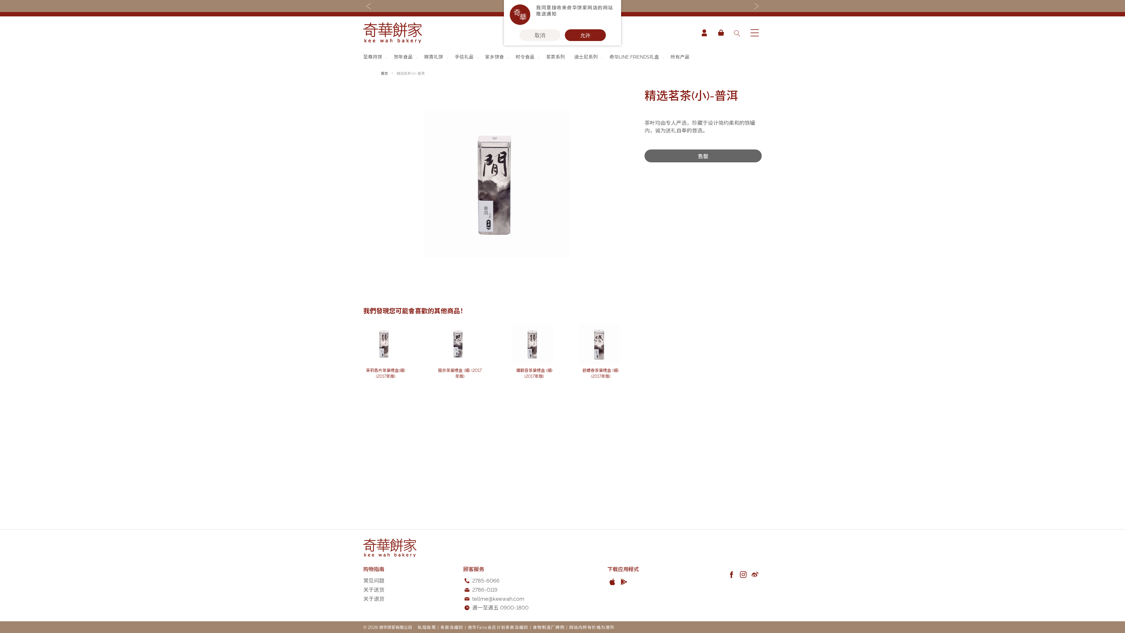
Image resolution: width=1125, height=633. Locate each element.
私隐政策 (427, 627)
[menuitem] (375, 56)
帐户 (704, 32)
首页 (384, 73)
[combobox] (736, 33)
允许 (585, 35)
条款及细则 (452, 627)
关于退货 (373, 598)
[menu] (562, 56)
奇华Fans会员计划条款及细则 (498, 627)
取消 (540, 35)
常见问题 (373, 580)
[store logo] (392, 32)
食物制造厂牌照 (549, 627)
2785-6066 (486, 580)
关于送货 (373, 589)
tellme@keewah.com (498, 598)
